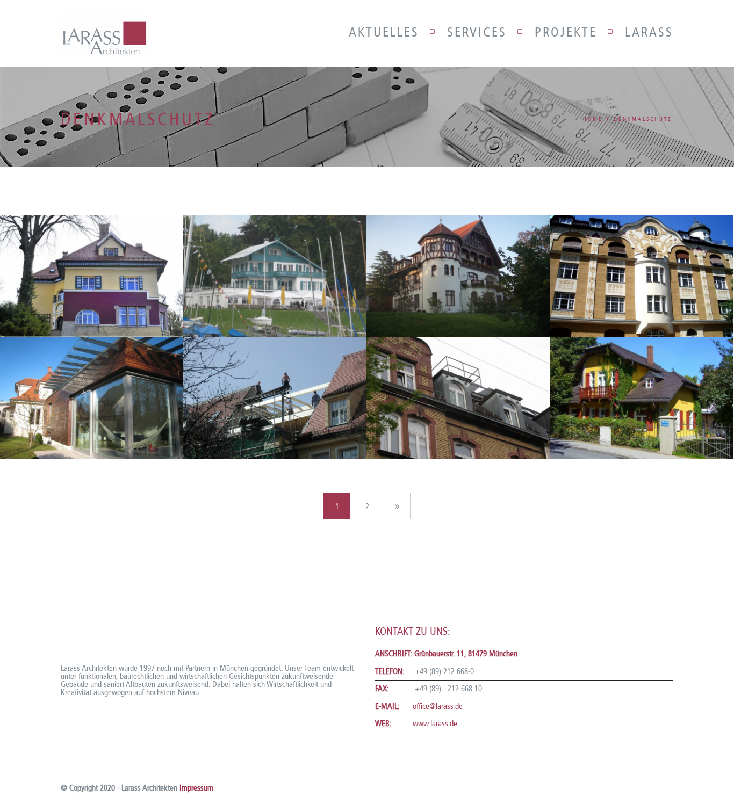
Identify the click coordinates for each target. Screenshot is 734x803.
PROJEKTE (566, 32)
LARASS (649, 32)
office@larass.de (438, 706)
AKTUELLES (384, 32)
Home (593, 119)
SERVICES (477, 32)
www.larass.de (435, 723)
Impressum (196, 788)
